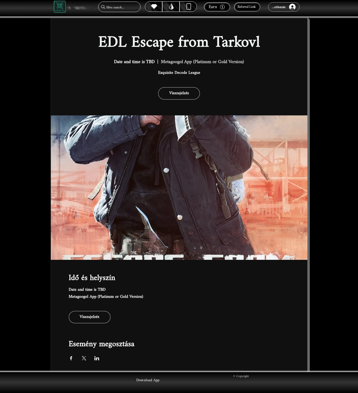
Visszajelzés (179, 93)
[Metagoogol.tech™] (59, 7)
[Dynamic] (188, 6)
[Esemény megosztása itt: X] (84, 358)
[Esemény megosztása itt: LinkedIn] (96, 358)
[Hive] (153, 6)
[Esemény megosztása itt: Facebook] (71, 358)
